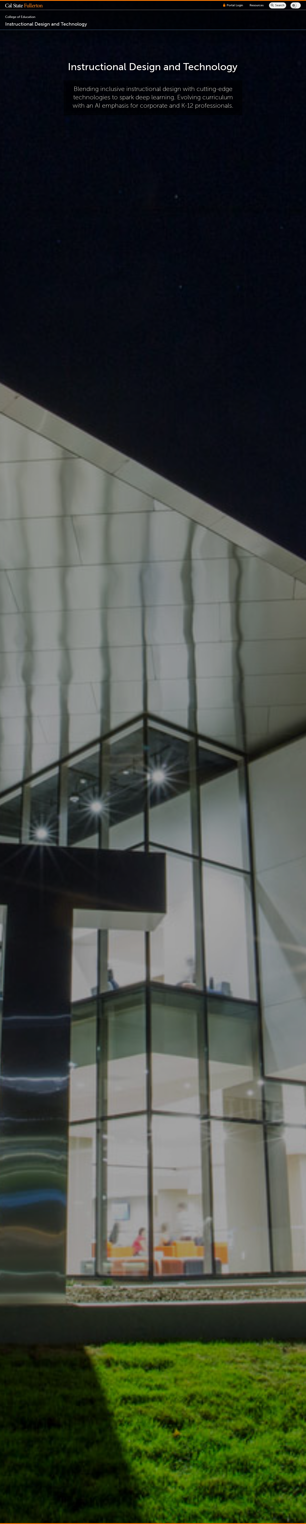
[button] (27, 5)
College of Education (20, 17)
